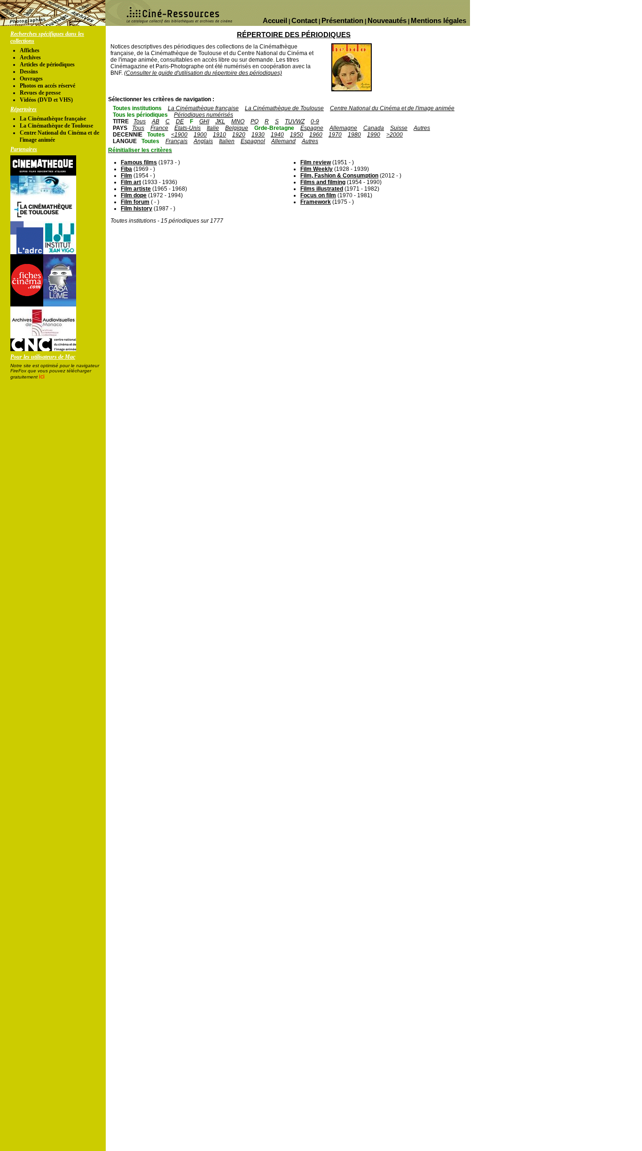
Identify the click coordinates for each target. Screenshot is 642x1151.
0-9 (315, 121)
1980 (354, 134)
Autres (422, 128)
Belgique (236, 128)
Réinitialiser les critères (140, 150)
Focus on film (318, 195)
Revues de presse (40, 92)
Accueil (275, 20)
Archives (30, 57)
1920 (238, 134)
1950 (296, 134)
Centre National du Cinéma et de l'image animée (392, 108)
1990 (373, 134)
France (159, 128)
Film (126, 175)
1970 (335, 134)
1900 (200, 134)
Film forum (135, 202)
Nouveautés (387, 20)
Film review (315, 162)
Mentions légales (438, 20)
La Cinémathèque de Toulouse (56, 125)
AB (155, 121)
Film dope (134, 195)
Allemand (283, 141)
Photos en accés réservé (47, 85)
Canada (373, 128)
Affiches (29, 50)
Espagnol (253, 141)
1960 (315, 134)
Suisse (398, 128)
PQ (254, 121)
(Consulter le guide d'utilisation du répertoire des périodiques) (203, 73)
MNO (237, 121)
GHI (204, 121)
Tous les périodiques (140, 115)
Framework (315, 202)
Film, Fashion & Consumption (339, 175)
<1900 (179, 134)
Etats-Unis (187, 128)
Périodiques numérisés (203, 115)
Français (176, 141)
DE (180, 121)
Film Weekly (316, 169)
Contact (304, 20)
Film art (131, 182)
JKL (220, 121)
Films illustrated (321, 188)
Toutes (156, 134)
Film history (136, 208)
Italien (227, 141)
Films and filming (322, 182)
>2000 (394, 134)
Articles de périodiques (47, 64)
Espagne (311, 128)
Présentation (342, 20)
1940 (277, 134)
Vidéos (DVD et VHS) (46, 100)
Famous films (139, 162)
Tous (139, 121)
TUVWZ (295, 121)
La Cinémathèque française (53, 118)
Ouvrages (31, 78)
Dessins (29, 71)
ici (42, 376)
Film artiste (136, 188)
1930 (258, 134)
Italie (213, 128)
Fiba (126, 169)
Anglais (203, 141)
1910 (219, 134)
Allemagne (343, 128)
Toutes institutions (137, 108)
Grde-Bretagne (274, 128)
